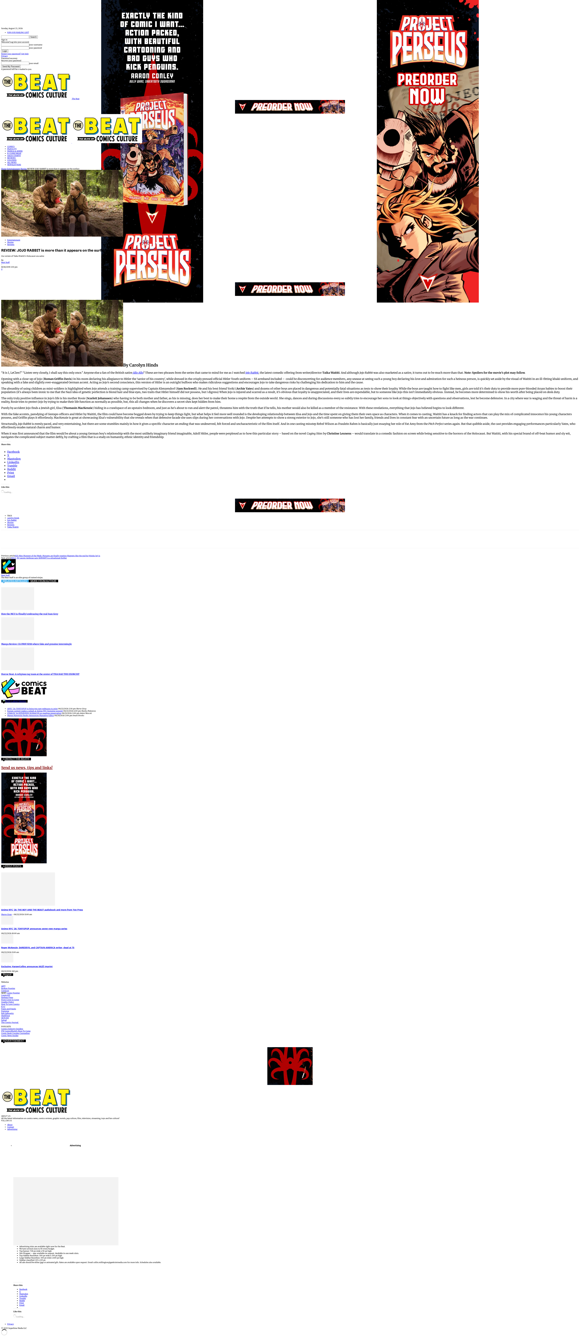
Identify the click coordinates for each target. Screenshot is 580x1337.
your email (34, 63)
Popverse (5, 1011)
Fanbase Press (7, 997)
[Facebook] (6, 273)
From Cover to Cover (10, 1000)
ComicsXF (5, 995)
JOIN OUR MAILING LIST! (18, 32)
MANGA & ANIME (15, 151)
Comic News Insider (9, 1035)
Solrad (4, 1020)
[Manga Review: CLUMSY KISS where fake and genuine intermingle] (17, 639)
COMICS (10, 146)
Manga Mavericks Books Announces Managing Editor (30, 715)
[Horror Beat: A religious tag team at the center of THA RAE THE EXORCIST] (17, 669)
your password (35, 48)
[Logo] (36, 142)
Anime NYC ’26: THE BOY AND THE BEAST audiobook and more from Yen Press (42, 909)
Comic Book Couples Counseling (15, 1033)
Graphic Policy (7, 1002)
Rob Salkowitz (7, 1013)
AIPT (3, 986)
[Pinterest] (28, 273)
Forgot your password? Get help (15, 54)
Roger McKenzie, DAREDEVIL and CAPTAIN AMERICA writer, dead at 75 (37, 947)
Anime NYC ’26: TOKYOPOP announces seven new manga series (34, 928)
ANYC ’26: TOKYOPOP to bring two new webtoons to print (32, 709)
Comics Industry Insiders (12, 1029)
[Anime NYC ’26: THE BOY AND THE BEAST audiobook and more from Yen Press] (28, 905)
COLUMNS (11, 160)
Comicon (5, 991)
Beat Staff (5, 262)
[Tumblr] (71, 273)
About (10, 1125)
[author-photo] (8, 573)
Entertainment (13, 169)
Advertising (12, 1129)
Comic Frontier (13, 993)
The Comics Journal (10, 1022)
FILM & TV (12, 149)
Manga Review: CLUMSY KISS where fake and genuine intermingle (36, 644)
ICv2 (3, 1006)
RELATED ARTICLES (15, 581)
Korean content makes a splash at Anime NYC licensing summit (35, 711)
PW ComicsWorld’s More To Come (16, 1031)
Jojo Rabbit (12, 520)
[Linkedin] (39, 273)
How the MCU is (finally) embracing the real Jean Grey (29, 614)
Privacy (4, 56)
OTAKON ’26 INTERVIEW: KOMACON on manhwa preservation (34, 713)
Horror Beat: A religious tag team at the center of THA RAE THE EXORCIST (40, 674)
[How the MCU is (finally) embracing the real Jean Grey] (17, 609)
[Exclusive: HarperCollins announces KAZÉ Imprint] (7, 962)
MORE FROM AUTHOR (43, 581)
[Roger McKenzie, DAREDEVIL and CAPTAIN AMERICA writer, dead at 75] (7, 943)
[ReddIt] (50, 273)
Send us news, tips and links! (27, 767)
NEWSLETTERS (14, 165)
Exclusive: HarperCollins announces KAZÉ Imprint (27, 966)
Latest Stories (18, 701)
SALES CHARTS (14, 155)
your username (35, 45)
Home (3, 169)
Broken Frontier (8, 988)
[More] (82, 273)
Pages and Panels (8, 1009)
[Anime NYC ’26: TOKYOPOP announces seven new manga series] (7, 924)
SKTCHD (5, 1018)
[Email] (60, 273)
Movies (23, 169)
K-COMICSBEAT (14, 153)
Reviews (10, 244)
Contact (10, 1127)
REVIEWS (11, 158)
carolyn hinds (13, 518)
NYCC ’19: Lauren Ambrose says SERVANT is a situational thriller (39, 558)
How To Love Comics (10, 1004)
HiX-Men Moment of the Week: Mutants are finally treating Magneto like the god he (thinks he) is (57, 556)
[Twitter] (17, 273)
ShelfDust (5, 1015)
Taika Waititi (13, 527)
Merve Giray (6, 914)
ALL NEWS (11, 162)
